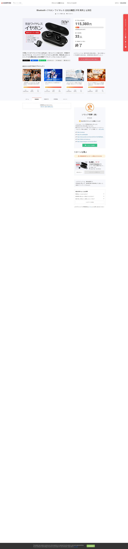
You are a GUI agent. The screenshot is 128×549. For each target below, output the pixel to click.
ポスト (27, 60)
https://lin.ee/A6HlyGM (82, 134)
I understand (90, 546)
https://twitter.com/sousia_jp (83, 139)
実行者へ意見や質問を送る (47, 106)
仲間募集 (56, 99)
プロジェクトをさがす (72, 3)
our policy (76, 546)
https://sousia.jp (81, 132)
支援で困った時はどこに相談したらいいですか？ (85, 198)
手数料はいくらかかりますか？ (81, 194)
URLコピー (51, 60)
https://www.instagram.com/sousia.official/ (87, 141)
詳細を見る (78, 172)
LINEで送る (43, 60)
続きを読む (101, 129)
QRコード (68, 60)
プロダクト (70, 13)
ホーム (27, 99)
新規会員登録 (123, 3)
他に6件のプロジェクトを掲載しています (91, 121)
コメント (65, 99)
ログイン (117, 3)
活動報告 (37, 99)
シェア (35, 60)
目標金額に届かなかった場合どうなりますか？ (84, 196)
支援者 (46, 99)
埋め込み (59, 60)
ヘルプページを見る (90, 202)
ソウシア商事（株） (61, 13)
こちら (90, 206)
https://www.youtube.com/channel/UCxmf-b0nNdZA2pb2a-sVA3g (90, 137)
